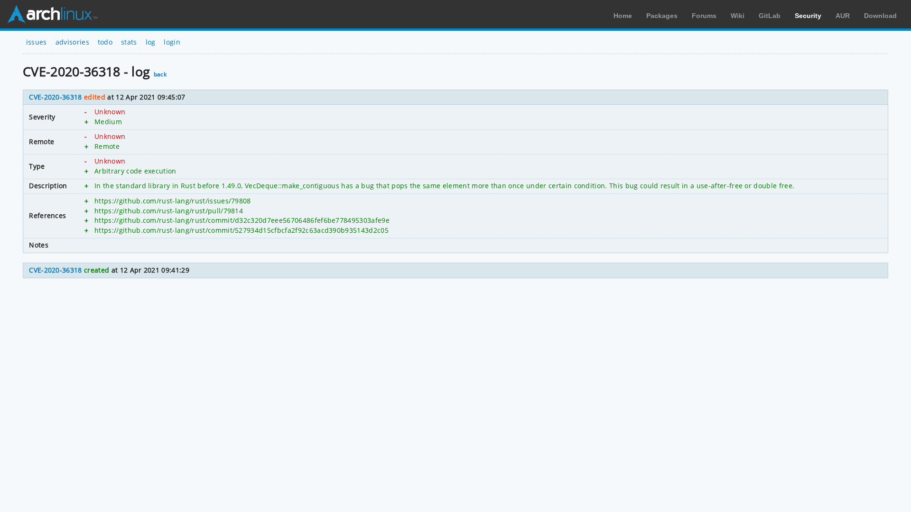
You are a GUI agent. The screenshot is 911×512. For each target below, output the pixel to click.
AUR (843, 15)
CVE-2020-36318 (55, 96)
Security (808, 15)
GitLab (770, 15)
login (172, 41)
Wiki (737, 15)
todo (105, 41)
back (160, 74)
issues (36, 41)
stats (129, 41)
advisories (72, 41)
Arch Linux (52, 14)
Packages (662, 15)
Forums (704, 15)
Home (623, 15)
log (151, 41)
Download (880, 15)
